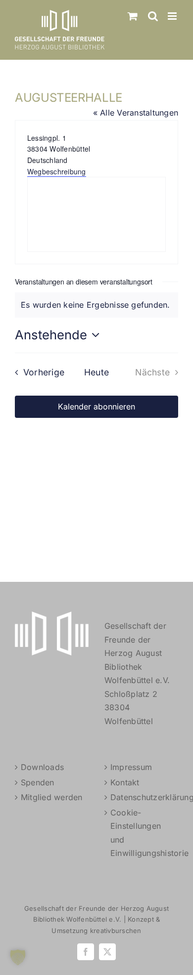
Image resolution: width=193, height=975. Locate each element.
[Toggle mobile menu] (173, 16)
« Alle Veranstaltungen (135, 113)
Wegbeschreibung (56, 171)
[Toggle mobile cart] (133, 16)
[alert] (96, 305)
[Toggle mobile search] (153, 16)
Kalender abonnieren (96, 406)
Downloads (42, 767)
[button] (18, 957)
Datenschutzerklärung (141, 797)
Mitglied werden (52, 797)
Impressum (131, 767)
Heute (96, 372)
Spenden (37, 782)
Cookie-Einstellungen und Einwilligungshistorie (141, 833)
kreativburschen (116, 930)
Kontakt (125, 782)
